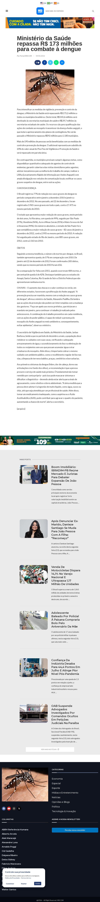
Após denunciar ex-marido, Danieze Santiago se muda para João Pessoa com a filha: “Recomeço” (64, 529)
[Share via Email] (62, 62)
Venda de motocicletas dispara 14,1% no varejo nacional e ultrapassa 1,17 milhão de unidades (65, 575)
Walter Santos (9, 889)
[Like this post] (38, 62)
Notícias (56, 797)
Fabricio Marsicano (11, 864)
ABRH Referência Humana (15, 829)
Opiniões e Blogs (61, 802)
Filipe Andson (8, 868)
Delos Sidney (8, 859)
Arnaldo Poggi (9, 847)
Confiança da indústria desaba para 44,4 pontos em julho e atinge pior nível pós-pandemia (65, 667)
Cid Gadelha (8, 851)
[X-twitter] (19, 808)
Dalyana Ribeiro (10, 855)
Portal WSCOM (26, 56)
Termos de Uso (26, 878)
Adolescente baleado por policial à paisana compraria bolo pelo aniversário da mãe (65, 619)
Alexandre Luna (10, 842)
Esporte (56, 788)
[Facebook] (4, 808)
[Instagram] (14, 808)
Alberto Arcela (9, 834)
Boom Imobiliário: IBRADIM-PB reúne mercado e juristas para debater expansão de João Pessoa (64, 475)
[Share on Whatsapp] (56, 62)
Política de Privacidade (12, 878)
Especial (56, 783)
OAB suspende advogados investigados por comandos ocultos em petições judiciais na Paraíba (65, 714)
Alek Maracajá (9, 838)
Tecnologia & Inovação (64, 811)
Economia (57, 778)
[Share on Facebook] (44, 62)
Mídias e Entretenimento (65, 792)
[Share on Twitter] (50, 62)
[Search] (93, 11)
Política (56, 806)
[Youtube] (9, 808)
